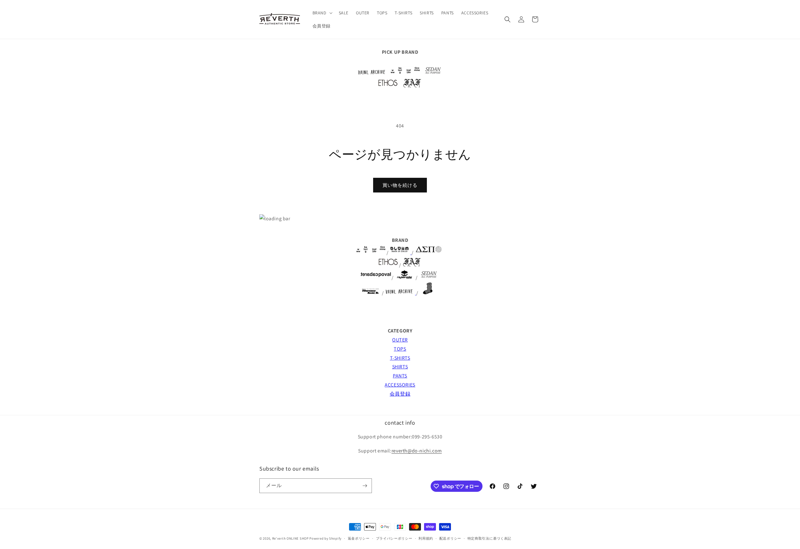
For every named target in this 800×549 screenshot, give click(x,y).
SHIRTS (400, 366)
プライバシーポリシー (394, 538)
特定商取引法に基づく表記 (489, 538)
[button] (322, 12)
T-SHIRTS (400, 358)
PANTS (400, 375)
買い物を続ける (400, 185)
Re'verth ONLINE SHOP (290, 538)
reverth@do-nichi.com (417, 450)
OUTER (400, 340)
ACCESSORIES (400, 385)
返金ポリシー (359, 538)
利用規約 (425, 538)
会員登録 (400, 394)
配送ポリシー (450, 538)
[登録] (365, 485)
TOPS (400, 349)
